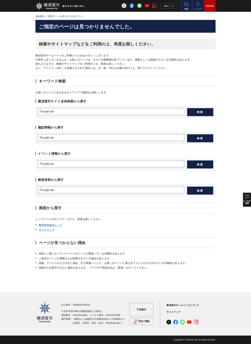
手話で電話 (144, 321)
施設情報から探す (51, 127)
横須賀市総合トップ (50, 225)
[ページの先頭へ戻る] (212, 339)
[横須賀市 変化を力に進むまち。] (60, 6)
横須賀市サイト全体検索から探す (62, 101)
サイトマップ (46, 229)
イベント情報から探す (54, 153)
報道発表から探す (51, 180)
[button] (186, 6)
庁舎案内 (141, 309)
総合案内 (40, 16)
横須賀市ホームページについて (182, 305)
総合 (169, 6)
